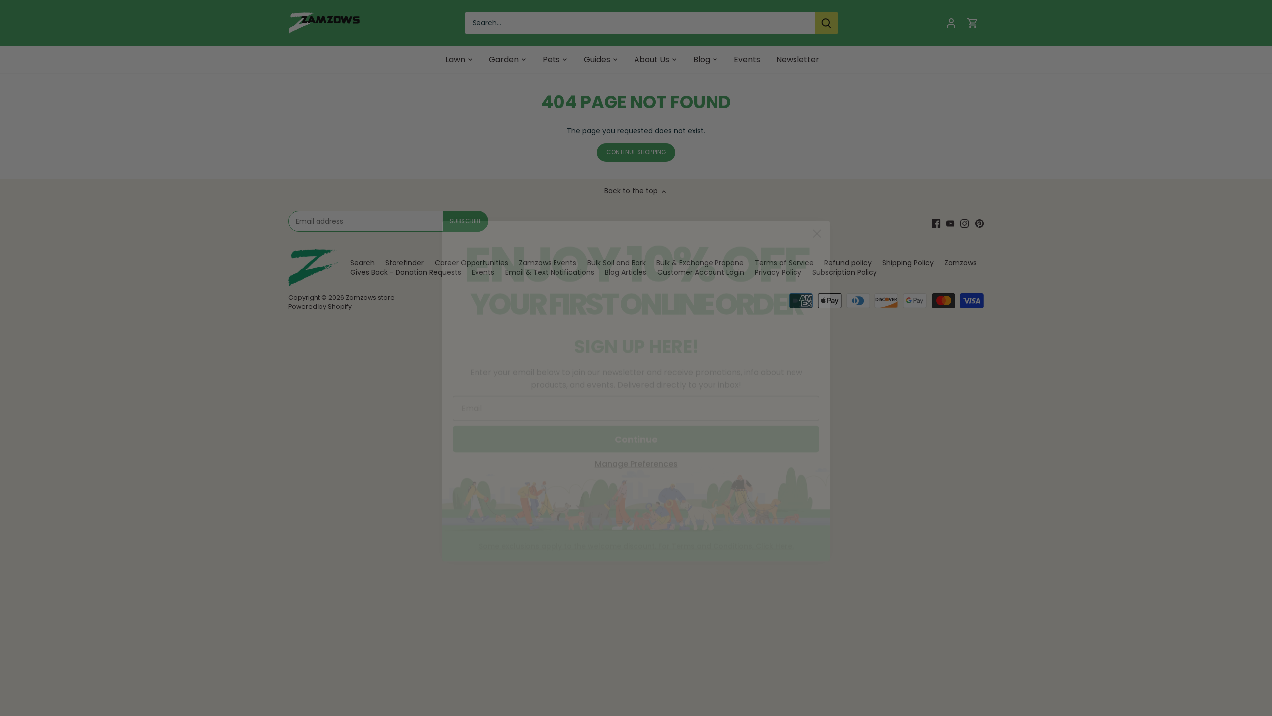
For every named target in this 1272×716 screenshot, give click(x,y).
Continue (636, 406)
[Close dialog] (817, 200)
